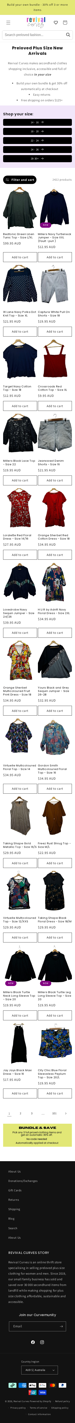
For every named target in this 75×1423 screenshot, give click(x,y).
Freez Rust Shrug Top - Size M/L (54, 845)
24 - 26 (35, 149)
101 (54, 1113)
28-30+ (35, 158)
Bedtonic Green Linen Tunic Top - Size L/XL (18, 236)
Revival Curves (21, 1401)
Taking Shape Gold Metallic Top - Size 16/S (20, 845)
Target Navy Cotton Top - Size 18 (17, 388)
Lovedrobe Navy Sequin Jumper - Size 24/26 (19, 613)
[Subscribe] (61, 1326)
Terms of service (38, 1407)
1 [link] (9, 1113)
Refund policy (62, 1401)
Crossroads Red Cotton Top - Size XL (52, 388)
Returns (13, 1200)
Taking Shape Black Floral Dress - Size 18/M (54, 919)
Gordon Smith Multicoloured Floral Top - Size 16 (52, 769)
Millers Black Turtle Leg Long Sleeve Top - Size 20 (54, 996)
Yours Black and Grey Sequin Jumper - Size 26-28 (53, 691)
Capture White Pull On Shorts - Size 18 (54, 314)
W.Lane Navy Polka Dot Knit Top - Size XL (19, 314)
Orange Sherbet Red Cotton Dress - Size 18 (54, 537)
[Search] (68, 35)
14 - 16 (35, 122)
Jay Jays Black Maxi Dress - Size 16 (17, 1072)
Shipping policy (60, 1407)
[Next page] (65, 1113)
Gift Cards (15, 1190)
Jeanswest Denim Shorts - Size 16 (51, 462)
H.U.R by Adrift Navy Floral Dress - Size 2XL (54, 611)
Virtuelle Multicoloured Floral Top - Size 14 (19, 767)
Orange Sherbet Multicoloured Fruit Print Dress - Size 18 (17, 691)
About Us (14, 1171)
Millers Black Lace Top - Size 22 (19, 462)
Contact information (39, 1414)
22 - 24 (35, 140)
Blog (11, 1218)
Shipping (14, 1209)
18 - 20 (35, 131)
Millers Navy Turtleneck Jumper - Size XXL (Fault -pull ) (54, 238)
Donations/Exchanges (23, 1181)
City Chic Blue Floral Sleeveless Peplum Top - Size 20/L (52, 1074)
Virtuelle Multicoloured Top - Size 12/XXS (19, 919)
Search (13, 1228)
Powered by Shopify (40, 1401)
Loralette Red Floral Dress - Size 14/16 (17, 537)
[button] (8, 22)
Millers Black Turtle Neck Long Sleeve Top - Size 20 (19, 996)
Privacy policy (18, 1407)
